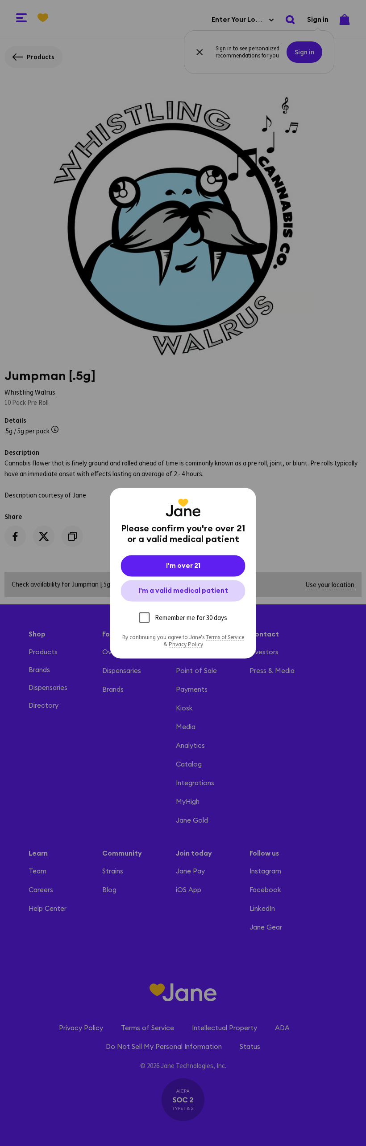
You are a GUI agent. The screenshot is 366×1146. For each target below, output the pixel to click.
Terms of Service (225, 636)
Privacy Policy (186, 644)
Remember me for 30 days (191, 617)
